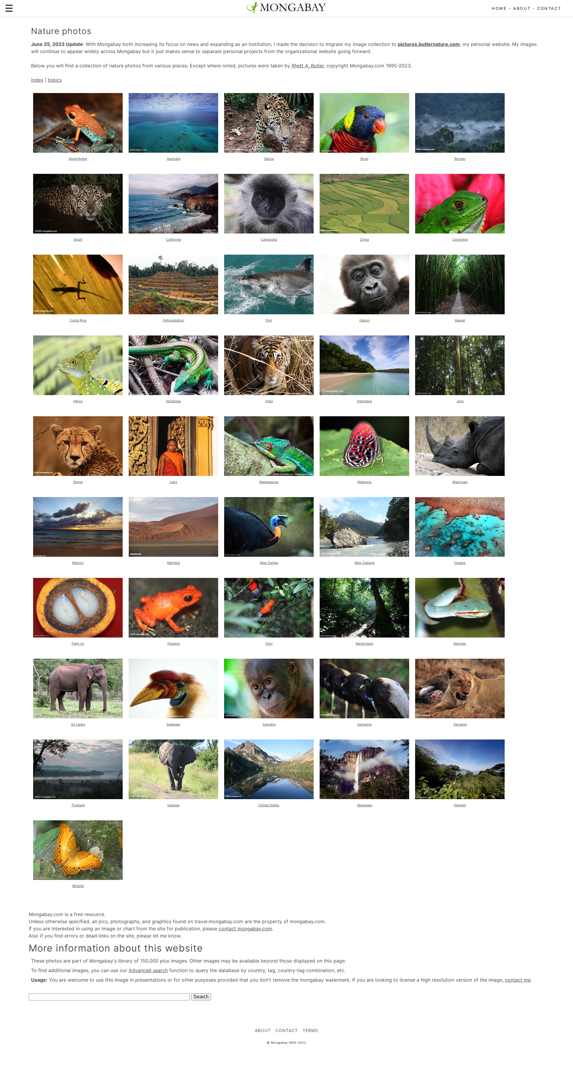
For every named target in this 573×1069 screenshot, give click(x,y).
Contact (549, 8)
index (37, 80)
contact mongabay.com (245, 929)
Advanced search (148, 970)
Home (499, 8)
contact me (518, 980)
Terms (310, 1030)
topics (55, 80)
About (522, 8)
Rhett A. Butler (308, 66)
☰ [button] (9, 8)
